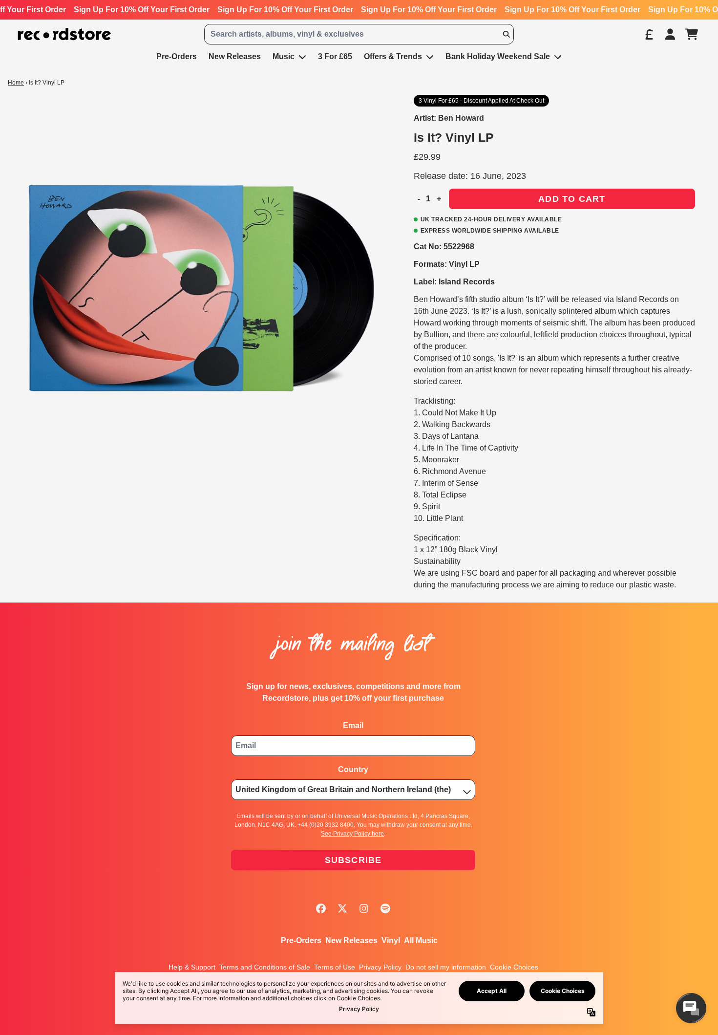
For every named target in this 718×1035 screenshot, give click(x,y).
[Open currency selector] (648, 34)
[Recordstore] (64, 34)
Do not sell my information (445, 967)
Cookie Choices (514, 967)
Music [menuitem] (284, 56)
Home (16, 82)
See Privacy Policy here (352, 833)
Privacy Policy (380, 967)
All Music (421, 940)
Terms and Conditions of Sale (264, 967)
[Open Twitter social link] (342, 908)
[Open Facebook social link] (321, 908)
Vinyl (390, 940)
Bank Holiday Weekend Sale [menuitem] (497, 56)
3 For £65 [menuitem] (335, 56)
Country (353, 769)
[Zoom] (201, 288)
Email (353, 725)
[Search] (506, 34)
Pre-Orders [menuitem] (176, 56)
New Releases (351, 940)
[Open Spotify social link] (385, 908)
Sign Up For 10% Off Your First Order (142, 9)
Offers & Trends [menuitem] (393, 56)
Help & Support (192, 967)
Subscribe (353, 860)
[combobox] (359, 34)
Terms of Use (334, 967)
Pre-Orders (301, 940)
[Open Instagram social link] (364, 908)
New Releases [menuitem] (235, 56)
